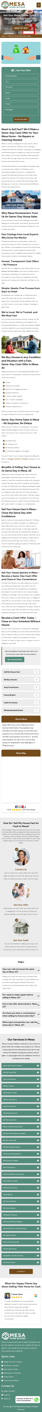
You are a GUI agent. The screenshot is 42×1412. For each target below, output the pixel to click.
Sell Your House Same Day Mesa (19, 36)
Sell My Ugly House (9, 1249)
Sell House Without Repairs (12, 1222)
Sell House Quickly (9, 1201)
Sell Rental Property (10, 1215)
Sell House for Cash (10, 1093)
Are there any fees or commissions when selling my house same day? (19, 1014)
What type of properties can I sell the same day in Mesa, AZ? (20, 1023)
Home (3, 36)
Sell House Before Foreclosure (13, 1174)
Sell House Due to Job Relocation (14, 1228)
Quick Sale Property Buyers (12, 1066)
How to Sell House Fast (11, 1242)
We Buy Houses (8, 1086)
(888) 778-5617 (21, 28)
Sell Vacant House (9, 1235)
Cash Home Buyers (9, 1079)
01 (16, 849)
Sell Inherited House (10, 1113)
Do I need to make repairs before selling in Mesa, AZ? (18, 996)
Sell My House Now (9, 1120)
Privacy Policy (9, 1377)
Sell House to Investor (11, 1366)
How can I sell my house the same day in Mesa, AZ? (18, 970)
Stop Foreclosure (9, 1167)
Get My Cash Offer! (21, 119)
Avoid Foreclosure (9, 1106)
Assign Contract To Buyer (18, 459)
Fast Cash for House (11, 1369)
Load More (21, 1271)
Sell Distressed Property (11, 1147)
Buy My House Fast (9, 1140)
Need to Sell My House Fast (12, 1127)
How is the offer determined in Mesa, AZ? (20, 1005)
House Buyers (8, 1195)
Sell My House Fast (9, 1072)
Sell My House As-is (10, 1100)
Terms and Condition (11, 1380)
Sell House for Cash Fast (12, 1373)
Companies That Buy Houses (13, 1256)
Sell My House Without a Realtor (14, 1133)
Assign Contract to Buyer (13, 1362)
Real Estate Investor (10, 1188)
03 (17, 920)
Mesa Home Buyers (24, 1407)
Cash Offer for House (10, 1181)
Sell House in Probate (10, 1161)
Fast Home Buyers (9, 1208)
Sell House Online (9, 1262)
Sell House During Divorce (12, 1154)
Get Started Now (14, 659)
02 (17, 885)
